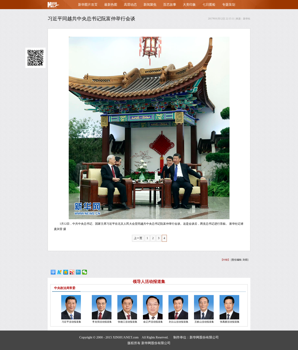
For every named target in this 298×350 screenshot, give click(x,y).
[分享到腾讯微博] (78, 272)
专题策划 (228, 4)
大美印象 (189, 4)
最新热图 (110, 4)
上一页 (138, 238)
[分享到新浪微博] (72, 272)
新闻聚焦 (150, 4)
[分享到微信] (84, 272)
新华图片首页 (88, 4)
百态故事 (169, 4)
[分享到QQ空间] (65, 272)
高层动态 (130, 4)
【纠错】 (225, 259)
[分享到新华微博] (59, 272)
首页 (60, 6)
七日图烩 (209, 4)
